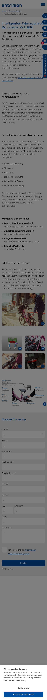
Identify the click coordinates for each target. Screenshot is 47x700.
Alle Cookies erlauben (23, 694)
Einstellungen (23, 688)
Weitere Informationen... (17, 680)
